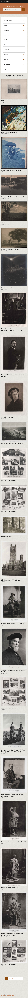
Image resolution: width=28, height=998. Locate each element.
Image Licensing (10, 995)
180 (18, 978)
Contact (3, 995)
